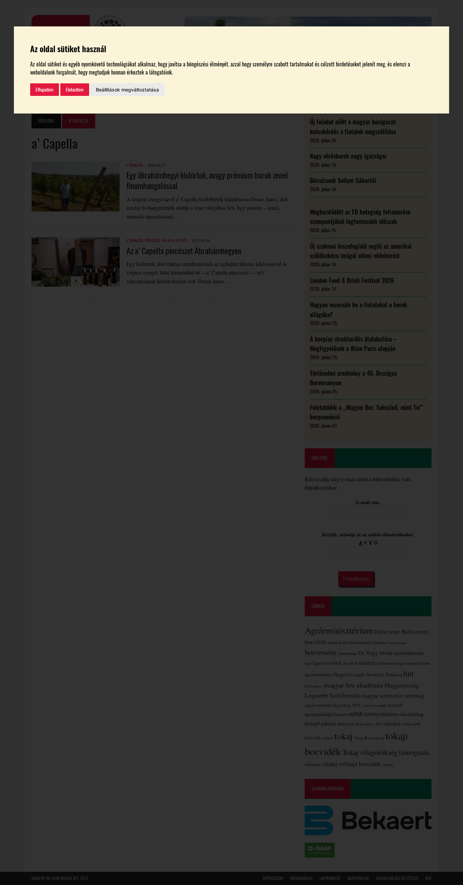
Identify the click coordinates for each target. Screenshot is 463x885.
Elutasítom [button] (75, 89)
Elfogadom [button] (45, 89)
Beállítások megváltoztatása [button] (127, 89)
